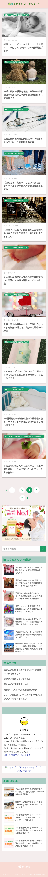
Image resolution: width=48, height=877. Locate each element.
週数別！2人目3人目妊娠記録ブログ (16, 15)
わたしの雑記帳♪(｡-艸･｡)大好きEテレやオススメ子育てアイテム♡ (23, 697)
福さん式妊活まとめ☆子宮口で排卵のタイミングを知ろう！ (24, 436)
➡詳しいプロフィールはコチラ (17, 755)
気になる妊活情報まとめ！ (16, 684)
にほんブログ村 (24, 771)
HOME (25, 866)
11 (22, 498)
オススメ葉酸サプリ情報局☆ (14, 153)
